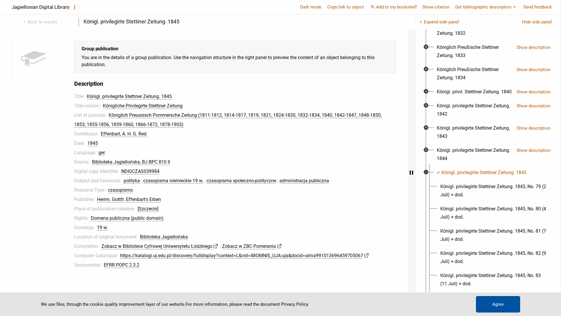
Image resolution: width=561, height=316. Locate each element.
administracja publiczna (304, 180)
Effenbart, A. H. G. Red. (124, 134)
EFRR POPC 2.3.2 (121, 265)
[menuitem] (474, 29)
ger (101, 152)
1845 (92, 143)
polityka (132, 180)
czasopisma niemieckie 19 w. (173, 180)
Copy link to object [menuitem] (345, 7)
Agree (498, 304)
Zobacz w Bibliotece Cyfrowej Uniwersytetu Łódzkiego (156, 246)
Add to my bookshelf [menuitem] (396, 7)
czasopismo (120, 190)
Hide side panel (537, 22)
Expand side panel (441, 22)
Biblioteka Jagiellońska (164, 237)
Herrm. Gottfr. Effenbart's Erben (129, 199)
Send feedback (537, 7)
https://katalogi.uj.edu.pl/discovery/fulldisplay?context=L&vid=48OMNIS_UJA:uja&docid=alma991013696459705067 (241, 255)
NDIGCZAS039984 (140, 171)
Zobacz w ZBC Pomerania (249, 246)
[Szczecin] (148, 209)
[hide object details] (411, 172)
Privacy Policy (294, 304)
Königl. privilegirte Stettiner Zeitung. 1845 (129, 96)
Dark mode (310, 7)
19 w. (102, 227)
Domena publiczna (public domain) (127, 218)
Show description (533, 47)
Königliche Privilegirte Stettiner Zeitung (143, 106)
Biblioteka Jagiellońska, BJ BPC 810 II (131, 162)
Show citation (436, 7)
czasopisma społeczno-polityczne (241, 180)
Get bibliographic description (483, 7)
